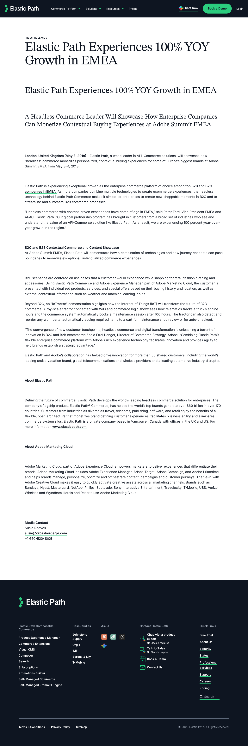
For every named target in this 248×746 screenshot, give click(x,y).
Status (204, 655)
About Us (206, 642)
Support (205, 674)
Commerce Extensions (34, 643)
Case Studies (81, 626)
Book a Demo (217, 8)
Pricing (133, 8)
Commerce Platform (63, 8)
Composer (26, 655)
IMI (74, 650)
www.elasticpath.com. (69, 427)
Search (24, 661)
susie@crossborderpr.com (46, 533)
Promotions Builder (32, 673)
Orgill (76, 645)
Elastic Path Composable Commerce (36, 627)
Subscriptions (28, 667)
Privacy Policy (60, 727)
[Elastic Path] (22, 9)
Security (205, 649)
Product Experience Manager (39, 637)
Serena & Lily (81, 656)
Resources (113, 8)
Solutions (91, 8)
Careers (205, 681)
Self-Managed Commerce (37, 679)
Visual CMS (27, 649)
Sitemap (81, 727)
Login (239, 8)
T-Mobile (78, 662)
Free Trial (206, 635)
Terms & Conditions (32, 727)
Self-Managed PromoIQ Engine (40, 685)
